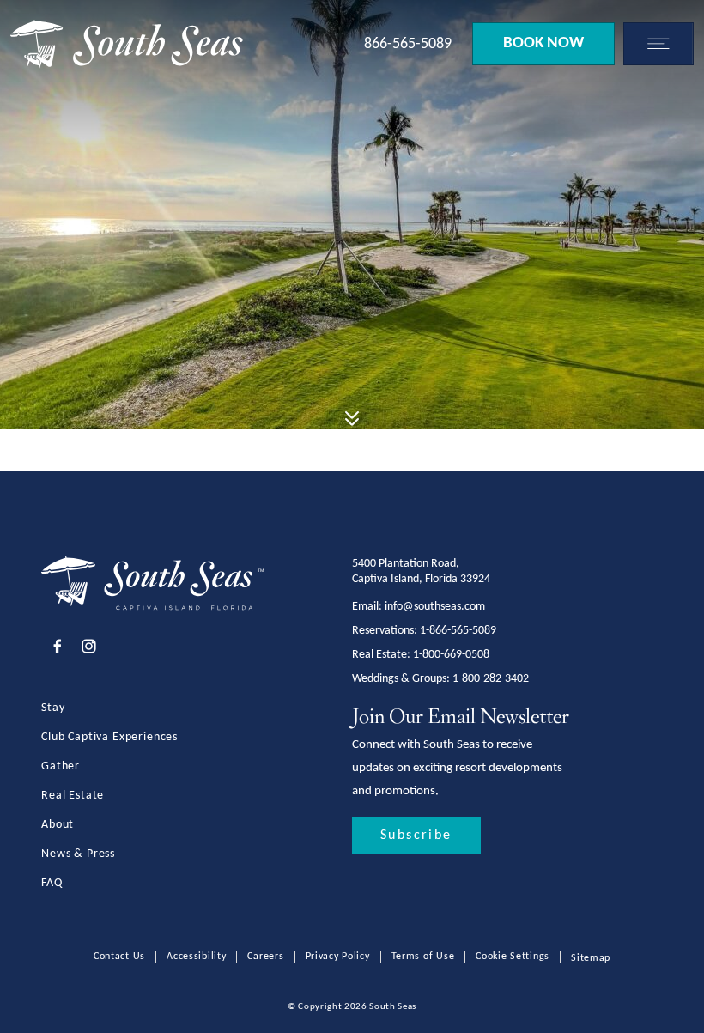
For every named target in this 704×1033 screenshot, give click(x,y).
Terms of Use (423, 956)
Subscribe (416, 835)
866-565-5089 (408, 44)
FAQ (52, 883)
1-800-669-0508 (451, 654)
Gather (60, 766)
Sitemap (590, 958)
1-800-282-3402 (490, 678)
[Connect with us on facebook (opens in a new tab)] (57, 648)
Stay (52, 708)
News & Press (78, 854)
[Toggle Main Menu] (654, 43)
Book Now (543, 43)
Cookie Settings (512, 956)
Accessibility (196, 956)
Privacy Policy (338, 956)
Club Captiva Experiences (109, 737)
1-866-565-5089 (458, 630)
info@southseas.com (435, 606)
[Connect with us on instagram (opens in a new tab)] (89, 648)
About (57, 824)
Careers (265, 956)
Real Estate (72, 795)
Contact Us (119, 956)
